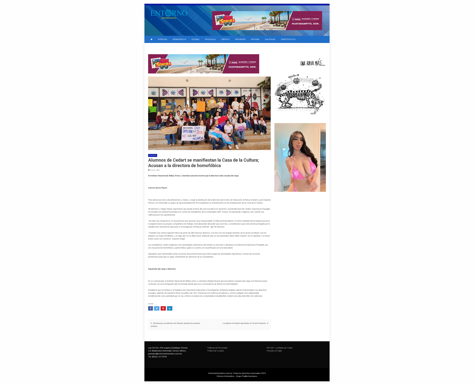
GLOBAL (196, 39)
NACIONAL (270, 39)
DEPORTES (240, 39)
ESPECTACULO (288, 39)
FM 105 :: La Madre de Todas (280, 347)
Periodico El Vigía (274, 350)
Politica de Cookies (215, 350)
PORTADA (162, 39)
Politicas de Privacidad (217, 347)
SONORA (255, 39)
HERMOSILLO (179, 39)
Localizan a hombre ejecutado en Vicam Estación (244, 323)
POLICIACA (210, 39)
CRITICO (225, 39)
